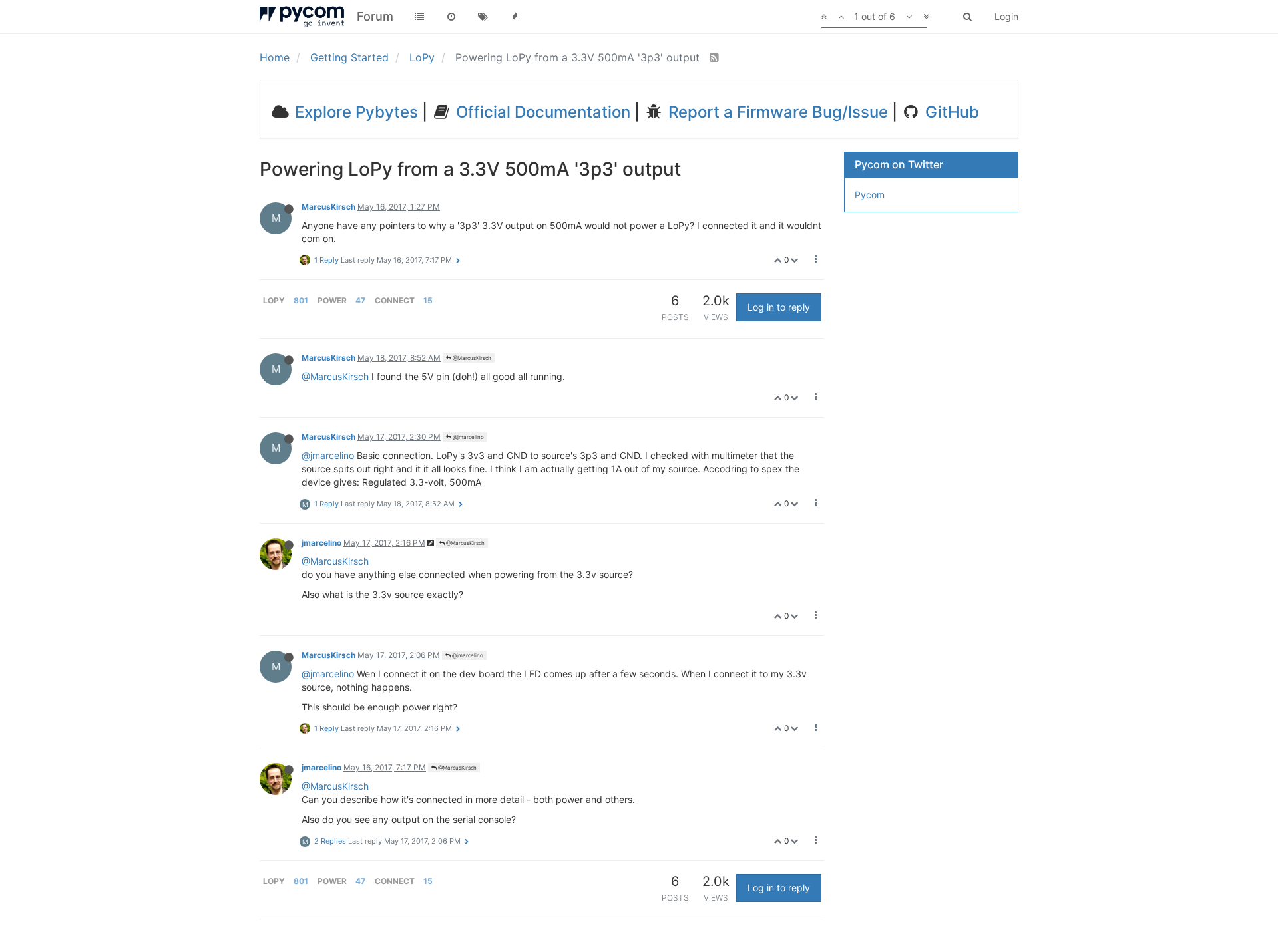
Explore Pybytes (354, 112)
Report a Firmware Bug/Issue (776, 112)
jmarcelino (321, 543)
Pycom (870, 194)
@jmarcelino (467, 437)
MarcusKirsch (328, 207)
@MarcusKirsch (471, 358)
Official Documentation (541, 112)
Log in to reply (778, 307)
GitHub (950, 112)
